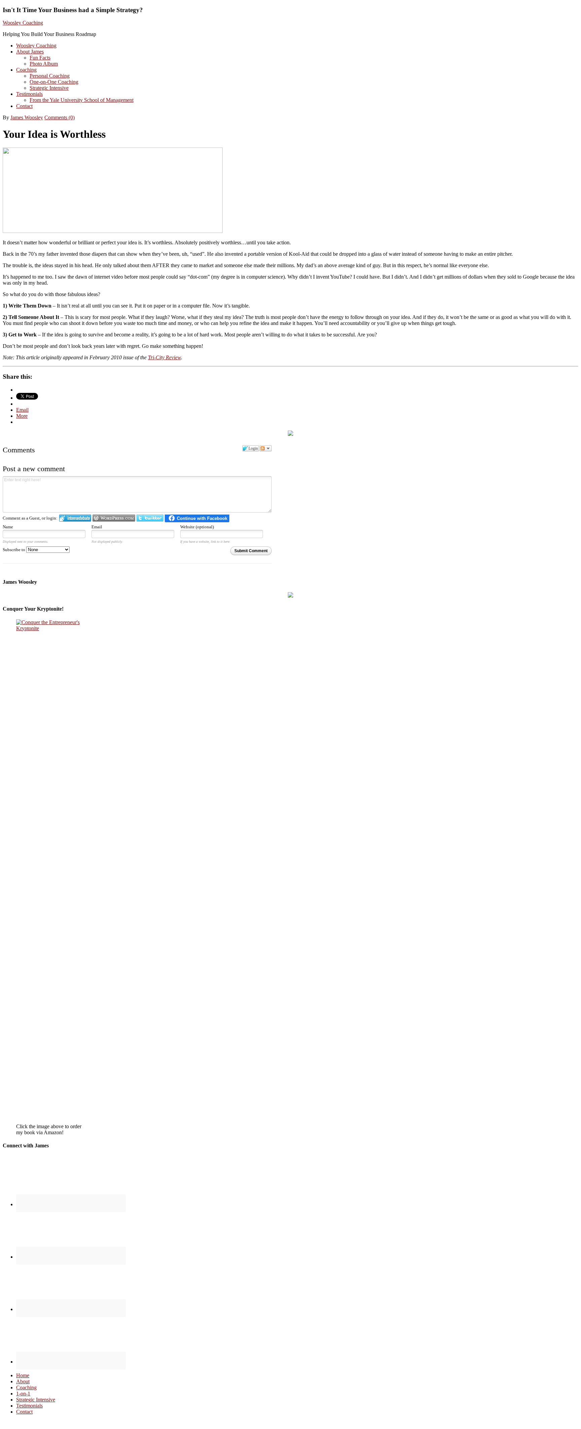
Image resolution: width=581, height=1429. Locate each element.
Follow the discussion (266, 448)
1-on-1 (23, 1393)
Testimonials (29, 1405)
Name (8, 526)
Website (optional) (197, 526)
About (23, 1381)
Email (96, 526)
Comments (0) (59, 117)
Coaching (26, 1387)
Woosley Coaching (23, 23)
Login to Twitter (150, 518)
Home (22, 1375)
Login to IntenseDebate (75, 518)
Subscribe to (14, 549)
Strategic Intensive (35, 1399)
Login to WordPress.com (113, 518)
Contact (24, 1412)
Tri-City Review (164, 357)
